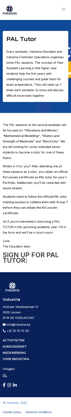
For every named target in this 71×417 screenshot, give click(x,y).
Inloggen (9, 369)
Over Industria (16, 359)
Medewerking (14, 353)
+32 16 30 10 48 (17, 331)
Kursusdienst (15, 346)
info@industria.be (18, 324)
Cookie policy (12, 412)
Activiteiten (14, 340)
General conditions (39, 412)
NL (5, 375)
